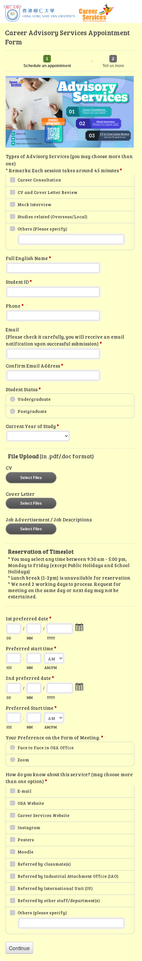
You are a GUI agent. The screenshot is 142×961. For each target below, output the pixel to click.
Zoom (23, 760)
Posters (26, 840)
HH (9, 667)
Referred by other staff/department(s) (59, 900)
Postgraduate (32, 411)
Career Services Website (43, 815)
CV (9, 468)
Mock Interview (35, 204)
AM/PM (50, 667)
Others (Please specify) (42, 229)
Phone (14, 306)
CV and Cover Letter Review (48, 192)
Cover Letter (20, 494)
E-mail (24, 791)
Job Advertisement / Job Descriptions (49, 520)
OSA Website (31, 803)
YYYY (51, 638)
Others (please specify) (42, 913)
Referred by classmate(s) (44, 864)
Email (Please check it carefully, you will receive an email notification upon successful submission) (65, 336)
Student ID (19, 282)
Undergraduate (34, 399)
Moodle (25, 852)
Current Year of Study (32, 426)
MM (30, 638)
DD (9, 638)
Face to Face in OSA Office (46, 748)
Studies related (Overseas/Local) (52, 217)
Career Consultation (39, 180)
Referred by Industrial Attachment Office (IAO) (68, 876)
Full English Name (28, 258)
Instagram (29, 827)
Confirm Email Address (34, 366)
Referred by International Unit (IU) (55, 888)
